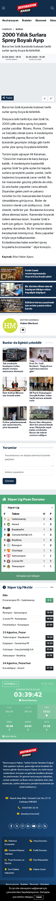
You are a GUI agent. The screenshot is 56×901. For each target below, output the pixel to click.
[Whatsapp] (39, 826)
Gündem (44, 884)
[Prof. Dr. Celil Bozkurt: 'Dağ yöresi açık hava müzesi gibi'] (41, 354)
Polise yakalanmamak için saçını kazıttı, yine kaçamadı (14, 425)
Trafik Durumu (40, 850)
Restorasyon (10, 20)
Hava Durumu (40, 841)
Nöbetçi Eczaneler (11, 842)
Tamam (39, 897)
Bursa (19, 29)
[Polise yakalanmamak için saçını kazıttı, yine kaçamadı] (15, 413)
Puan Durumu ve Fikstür (15, 862)
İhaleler (27, 20)
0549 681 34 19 (30, 808)
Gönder (9, 481)
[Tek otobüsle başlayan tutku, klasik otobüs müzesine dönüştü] (15, 354)
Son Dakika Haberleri (12, 871)
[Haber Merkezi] (10, 325)
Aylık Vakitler (10, 736)
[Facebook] (11, 826)
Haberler (7, 29)
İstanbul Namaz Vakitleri (15, 852)
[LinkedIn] (28, 826)
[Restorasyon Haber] (27, 8)
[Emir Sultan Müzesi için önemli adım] (15, 383)
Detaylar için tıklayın (28, 576)
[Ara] (52, 8)
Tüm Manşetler (40, 860)
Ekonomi (40, 20)
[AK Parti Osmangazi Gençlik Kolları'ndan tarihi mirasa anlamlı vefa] (41, 383)
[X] (16, 826)
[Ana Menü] (3, 8)
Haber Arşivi (39, 869)
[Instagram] (22, 826)
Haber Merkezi (29, 323)
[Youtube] (33, 826)
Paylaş (9, 98)
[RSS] (44, 826)
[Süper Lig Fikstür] (51, 587)
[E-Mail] (22, 330)
